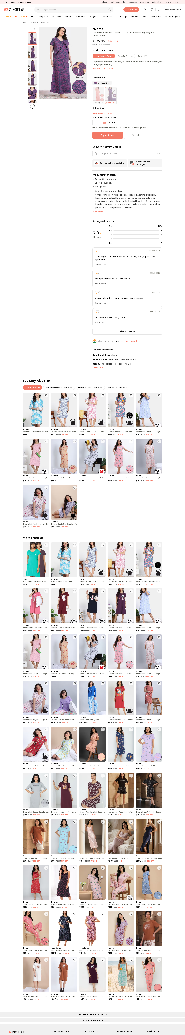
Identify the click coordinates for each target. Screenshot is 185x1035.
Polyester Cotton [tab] (125, 56)
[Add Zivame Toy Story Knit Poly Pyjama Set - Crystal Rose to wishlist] (131, 868)
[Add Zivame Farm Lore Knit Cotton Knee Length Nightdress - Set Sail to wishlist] (131, 729)
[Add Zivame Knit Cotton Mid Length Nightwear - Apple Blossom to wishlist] (75, 441)
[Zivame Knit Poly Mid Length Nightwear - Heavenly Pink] (36, 502)
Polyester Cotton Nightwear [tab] (90, 387)
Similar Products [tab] (32, 387)
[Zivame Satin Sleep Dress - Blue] (149, 836)
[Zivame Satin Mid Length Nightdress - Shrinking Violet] (121, 974)
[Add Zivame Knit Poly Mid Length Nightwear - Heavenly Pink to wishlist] (46, 488)
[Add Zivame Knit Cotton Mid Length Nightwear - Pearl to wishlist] (159, 441)
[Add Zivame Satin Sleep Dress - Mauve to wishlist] (131, 822)
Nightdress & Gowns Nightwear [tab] (59, 387)
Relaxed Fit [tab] (142, 56)
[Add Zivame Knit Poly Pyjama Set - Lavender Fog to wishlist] (75, 683)
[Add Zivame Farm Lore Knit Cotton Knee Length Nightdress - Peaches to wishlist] (75, 1006)
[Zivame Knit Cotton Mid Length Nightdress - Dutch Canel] (149, 410)
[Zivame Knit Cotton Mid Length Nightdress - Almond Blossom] (36, 456)
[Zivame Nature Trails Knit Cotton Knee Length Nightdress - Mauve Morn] (92, 410)
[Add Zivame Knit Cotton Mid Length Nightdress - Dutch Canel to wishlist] (159, 395)
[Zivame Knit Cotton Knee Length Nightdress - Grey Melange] (36, 790)
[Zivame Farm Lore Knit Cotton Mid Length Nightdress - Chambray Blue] (149, 882)
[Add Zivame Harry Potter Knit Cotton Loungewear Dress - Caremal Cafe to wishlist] (46, 822)
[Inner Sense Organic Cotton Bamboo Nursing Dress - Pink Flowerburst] (92, 928)
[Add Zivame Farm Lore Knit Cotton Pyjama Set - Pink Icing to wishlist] (46, 914)
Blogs (104, 2)
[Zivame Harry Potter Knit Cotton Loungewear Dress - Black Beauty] (149, 790)
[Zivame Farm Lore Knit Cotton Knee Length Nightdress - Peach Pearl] (92, 744)
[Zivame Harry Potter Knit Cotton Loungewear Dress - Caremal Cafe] (36, 836)
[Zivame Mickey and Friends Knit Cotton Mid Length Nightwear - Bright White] (92, 456)
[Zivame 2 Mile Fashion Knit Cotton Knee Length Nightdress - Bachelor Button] (36, 410)
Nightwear (34, 22)
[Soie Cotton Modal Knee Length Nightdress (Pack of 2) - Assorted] (36, 559)
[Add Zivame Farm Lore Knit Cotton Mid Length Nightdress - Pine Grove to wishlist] (131, 1006)
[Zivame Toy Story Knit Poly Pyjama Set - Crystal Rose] (121, 882)
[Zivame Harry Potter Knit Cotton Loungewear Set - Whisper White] (149, 928)
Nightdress (45, 22)
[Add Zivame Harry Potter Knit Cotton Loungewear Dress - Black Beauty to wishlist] (159, 776)
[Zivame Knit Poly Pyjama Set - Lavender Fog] (64, 698)
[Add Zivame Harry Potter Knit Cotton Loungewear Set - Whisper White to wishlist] (159, 914)
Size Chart (111, 122)
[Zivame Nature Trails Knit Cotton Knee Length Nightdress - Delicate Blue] (64, 410)
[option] (32, 38)
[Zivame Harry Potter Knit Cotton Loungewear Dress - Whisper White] (36, 974)
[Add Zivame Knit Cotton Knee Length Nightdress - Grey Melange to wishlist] (46, 776)
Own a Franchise (172, 2)
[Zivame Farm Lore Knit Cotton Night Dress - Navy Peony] (92, 605)
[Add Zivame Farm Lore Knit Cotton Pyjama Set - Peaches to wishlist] (159, 960)
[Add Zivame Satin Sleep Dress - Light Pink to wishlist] (103, 822)
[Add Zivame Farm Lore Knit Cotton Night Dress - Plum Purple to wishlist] (103, 960)
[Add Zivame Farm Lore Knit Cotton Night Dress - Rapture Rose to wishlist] (46, 591)
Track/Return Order (117, 2)
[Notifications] (144, 9)
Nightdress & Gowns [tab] (103, 56)
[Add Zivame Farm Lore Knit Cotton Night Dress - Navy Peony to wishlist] (103, 591)
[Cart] (159, 9)
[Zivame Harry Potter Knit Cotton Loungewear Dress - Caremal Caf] (64, 974)
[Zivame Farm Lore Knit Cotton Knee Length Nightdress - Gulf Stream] (64, 836)
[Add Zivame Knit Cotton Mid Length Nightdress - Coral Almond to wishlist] (159, 683)
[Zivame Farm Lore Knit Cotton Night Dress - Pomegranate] (64, 605)
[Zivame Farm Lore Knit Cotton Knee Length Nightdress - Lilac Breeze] (149, 744)
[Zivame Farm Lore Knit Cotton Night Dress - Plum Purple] (92, 974)
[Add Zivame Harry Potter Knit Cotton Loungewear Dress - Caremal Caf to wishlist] (75, 960)
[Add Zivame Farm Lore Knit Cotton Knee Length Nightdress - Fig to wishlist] (75, 776)
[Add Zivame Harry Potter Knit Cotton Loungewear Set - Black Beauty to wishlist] (131, 776)
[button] (109, 9)
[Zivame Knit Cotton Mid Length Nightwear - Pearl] (149, 456)
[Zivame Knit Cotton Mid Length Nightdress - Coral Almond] (149, 698)
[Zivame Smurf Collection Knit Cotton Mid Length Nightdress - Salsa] (121, 698)
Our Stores (144, 2)
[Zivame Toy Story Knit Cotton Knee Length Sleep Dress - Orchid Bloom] (121, 928)
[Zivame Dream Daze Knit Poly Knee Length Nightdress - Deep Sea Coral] (121, 410)
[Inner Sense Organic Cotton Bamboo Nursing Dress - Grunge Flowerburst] (64, 928)
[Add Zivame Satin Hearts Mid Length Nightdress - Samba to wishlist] (46, 868)
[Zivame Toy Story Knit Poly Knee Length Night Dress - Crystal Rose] (92, 882)
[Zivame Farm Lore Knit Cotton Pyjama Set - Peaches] (149, 974)
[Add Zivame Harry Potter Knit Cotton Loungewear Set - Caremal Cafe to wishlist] (159, 1006)
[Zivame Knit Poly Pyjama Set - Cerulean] (92, 698)
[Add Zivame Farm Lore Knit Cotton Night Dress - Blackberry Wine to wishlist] (131, 591)
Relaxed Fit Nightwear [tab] (117, 387)
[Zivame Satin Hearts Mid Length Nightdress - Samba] (36, 882)
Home (25, 22)
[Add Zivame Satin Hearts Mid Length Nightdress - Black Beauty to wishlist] (75, 868)
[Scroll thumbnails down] (32, 106)
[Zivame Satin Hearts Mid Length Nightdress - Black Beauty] (64, 882)
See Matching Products (103, 68)
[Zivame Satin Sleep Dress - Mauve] (121, 836)
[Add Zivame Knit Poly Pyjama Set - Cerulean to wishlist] (103, 683)
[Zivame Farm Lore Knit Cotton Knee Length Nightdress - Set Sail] (121, 744)
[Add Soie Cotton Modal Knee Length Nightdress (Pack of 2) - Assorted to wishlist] (46, 545)
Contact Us (132, 2)
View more (97, 211)
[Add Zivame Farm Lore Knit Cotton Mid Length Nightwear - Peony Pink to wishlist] (131, 441)
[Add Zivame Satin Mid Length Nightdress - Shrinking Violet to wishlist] (131, 960)
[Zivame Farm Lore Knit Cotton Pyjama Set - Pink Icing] (36, 928)
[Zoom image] (63, 63)
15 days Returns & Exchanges (144, 163)
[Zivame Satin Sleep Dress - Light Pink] (92, 836)
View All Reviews (127, 331)
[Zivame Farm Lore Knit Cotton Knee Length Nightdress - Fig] (64, 790)
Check (157, 153)
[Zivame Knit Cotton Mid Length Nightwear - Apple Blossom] (64, 456)
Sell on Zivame (157, 2)
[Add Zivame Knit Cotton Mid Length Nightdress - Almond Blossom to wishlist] (46, 441)
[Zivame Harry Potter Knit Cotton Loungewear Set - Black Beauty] (121, 790)
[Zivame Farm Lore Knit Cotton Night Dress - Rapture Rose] (36, 605)
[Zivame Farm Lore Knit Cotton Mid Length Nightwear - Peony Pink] (121, 456)
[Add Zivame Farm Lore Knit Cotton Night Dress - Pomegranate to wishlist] (75, 591)
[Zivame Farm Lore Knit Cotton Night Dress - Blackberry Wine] (121, 605)
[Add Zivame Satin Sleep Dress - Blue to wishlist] (159, 822)
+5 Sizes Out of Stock (102, 113)
